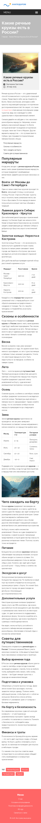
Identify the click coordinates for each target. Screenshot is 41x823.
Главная (5, 37)
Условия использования (20, 802)
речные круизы (13, 770)
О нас (20, 799)
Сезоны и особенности (12, 146)
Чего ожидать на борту (12, 150)
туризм (20, 774)
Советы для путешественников (15, 153)
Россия (25, 770)
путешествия (7, 110)
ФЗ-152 (20, 809)
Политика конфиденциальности (20, 806)
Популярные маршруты (12, 143)
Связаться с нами (20, 813)
